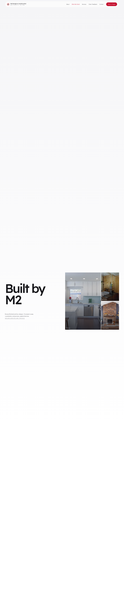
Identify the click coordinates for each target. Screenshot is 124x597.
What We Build (76, 4)
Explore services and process (15, 318)
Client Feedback (93, 4)
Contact (101, 4)
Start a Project (111, 4)
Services (84, 4)
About (67, 4)
